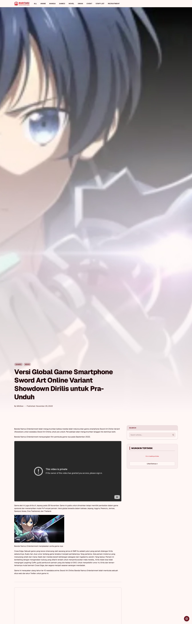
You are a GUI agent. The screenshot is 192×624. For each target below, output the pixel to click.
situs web (18, 573)
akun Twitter (31, 573)
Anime (43, 4)
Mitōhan (20, 406)
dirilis (31, 505)
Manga (52, 4)
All (35, 4)
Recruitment (114, 4)
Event (89, 4)
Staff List (100, 4)
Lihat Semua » (152, 464)
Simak (80, 4)
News (27, 364)
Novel (71, 4)
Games (62, 4)
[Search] (173, 435)
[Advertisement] (143, 487)
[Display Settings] (186, 618)
